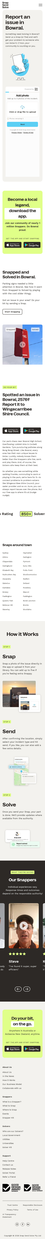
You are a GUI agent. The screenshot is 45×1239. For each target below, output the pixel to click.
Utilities (6, 1139)
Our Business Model (12, 1084)
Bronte (26, 605)
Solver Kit (7, 1147)
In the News (8, 1076)
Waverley (6, 609)
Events (5, 1114)
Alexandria (6, 579)
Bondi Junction (29, 601)
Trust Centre (12, 1205)
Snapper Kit (8, 1118)
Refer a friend (9, 1177)
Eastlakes (6, 588)
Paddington (7, 596)
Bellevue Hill (7, 605)
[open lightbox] (24, 925)
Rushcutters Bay (9, 574)
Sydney (5, 553)
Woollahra (27, 609)
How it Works (8, 1080)
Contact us (7, 1165)
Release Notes (9, 1169)
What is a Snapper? (11, 1102)
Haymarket (27, 553)
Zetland (26, 583)
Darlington (27, 557)
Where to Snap (9, 1110)
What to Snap (9, 1106)
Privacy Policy (12, 1210)
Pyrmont (26, 561)
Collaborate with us (11, 1088)
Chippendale (7, 561)
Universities (8, 1143)
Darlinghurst (7, 566)
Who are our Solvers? (12, 1131)
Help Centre (8, 1161)
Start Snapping (12, 312)
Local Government (11, 1135)
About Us (7, 1072)
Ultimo (5, 557)
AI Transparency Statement (9, 1215)
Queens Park (7, 601)
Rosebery (27, 588)
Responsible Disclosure (32, 1205)
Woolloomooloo (30, 574)
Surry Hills (27, 566)
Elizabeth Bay (8, 570)
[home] (5, 5)
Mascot (26, 592)
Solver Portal (8, 1173)
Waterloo (6, 583)
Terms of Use (32, 1210)
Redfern (26, 579)
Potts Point (27, 570)
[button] (40, 5)
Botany (5, 592)
